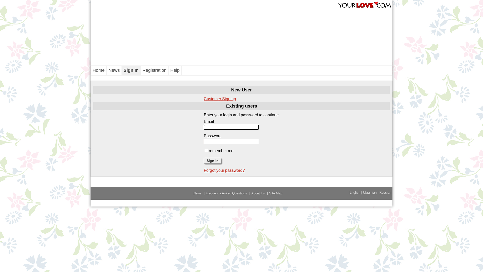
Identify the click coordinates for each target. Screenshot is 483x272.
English (354, 192)
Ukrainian (370, 192)
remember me (221, 151)
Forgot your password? (224, 170)
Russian (385, 192)
